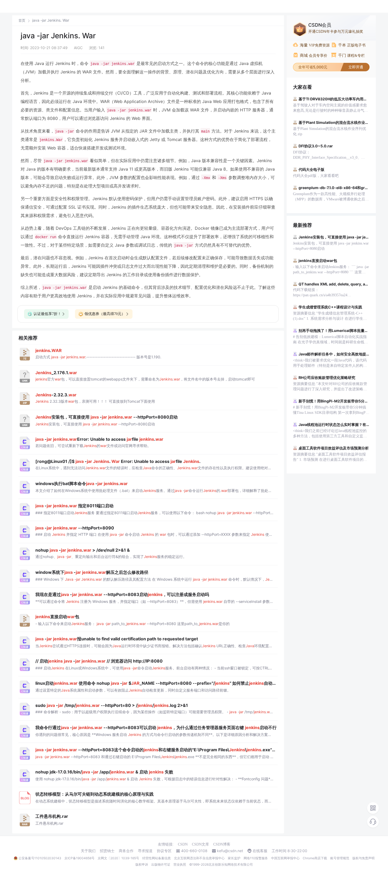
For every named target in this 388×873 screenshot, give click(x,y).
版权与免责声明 (363, 858)
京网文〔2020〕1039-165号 (118, 858)
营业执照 (179, 864)
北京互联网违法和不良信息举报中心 (199, 858)
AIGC (78, 47)
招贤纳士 (107, 851)
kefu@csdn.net (230, 851)
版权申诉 (141, 864)
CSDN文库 (200, 844)
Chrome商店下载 (315, 858)
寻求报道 (145, 851)
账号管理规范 (339, 858)
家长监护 (234, 858)
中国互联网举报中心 (285, 858)
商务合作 (126, 851)
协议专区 (164, 851)
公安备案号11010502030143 (39, 858)
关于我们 (88, 851)
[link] (21, 20)
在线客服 (260, 851)
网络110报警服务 (256, 858)
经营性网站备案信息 (156, 858)
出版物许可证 (160, 864)
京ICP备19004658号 (79, 858)
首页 (21, 20)
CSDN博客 (221, 844)
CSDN (183, 844)
